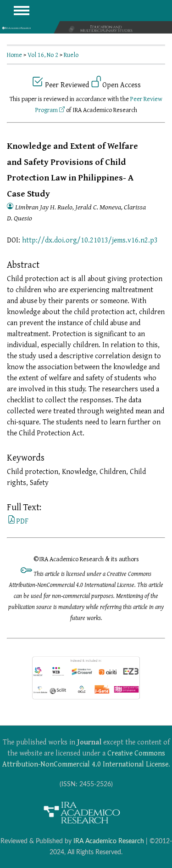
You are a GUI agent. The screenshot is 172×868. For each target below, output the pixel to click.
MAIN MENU (21, 10)
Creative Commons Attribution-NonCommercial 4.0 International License (85, 758)
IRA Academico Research (108, 841)
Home (14, 54)
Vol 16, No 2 (43, 54)
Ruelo (71, 54)
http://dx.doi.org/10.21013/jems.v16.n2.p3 (90, 239)
